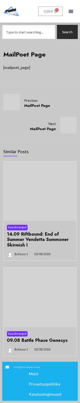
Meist (33, 374)
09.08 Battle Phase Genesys (37, 340)
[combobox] (28, 32)
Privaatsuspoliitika (44, 384)
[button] (70, 11)
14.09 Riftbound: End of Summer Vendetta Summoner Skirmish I (38, 239)
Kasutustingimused (45, 394)
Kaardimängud (17, 227)
